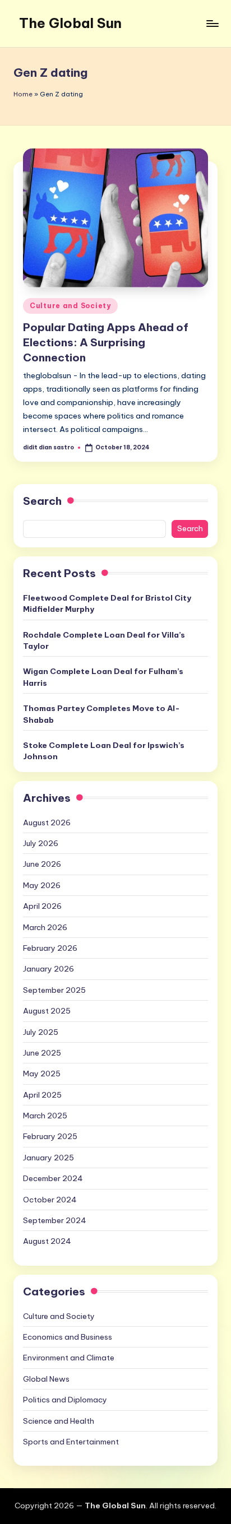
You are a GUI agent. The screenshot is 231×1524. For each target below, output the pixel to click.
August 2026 (47, 822)
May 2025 (42, 1073)
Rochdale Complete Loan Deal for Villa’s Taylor (104, 640)
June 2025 (42, 1053)
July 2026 (40, 843)
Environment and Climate (68, 1358)
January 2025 (48, 1158)
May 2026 (42, 885)
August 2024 (47, 1241)
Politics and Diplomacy (65, 1400)
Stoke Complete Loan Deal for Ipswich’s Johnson (103, 750)
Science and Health (58, 1421)
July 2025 (40, 1032)
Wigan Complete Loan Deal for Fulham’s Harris (103, 676)
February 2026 (50, 948)
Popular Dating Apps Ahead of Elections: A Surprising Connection (105, 342)
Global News (46, 1379)
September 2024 (54, 1220)
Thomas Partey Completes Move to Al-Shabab (101, 713)
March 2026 (45, 927)
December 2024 (53, 1178)
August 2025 (47, 1011)
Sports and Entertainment (71, 1442)
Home (23, 94)
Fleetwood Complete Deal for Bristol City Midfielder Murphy (107, 603)
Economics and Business (67, 1337)
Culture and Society (70, 305)
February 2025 (50, 1136)
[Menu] (212, 23)
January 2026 (48, 969)
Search (42, 501)
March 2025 (45, 1116)
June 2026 (42, 864)
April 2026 (42, 906)
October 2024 (50, 1200)
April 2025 (42, 1095)
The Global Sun (70, 23)
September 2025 (54, 990)
